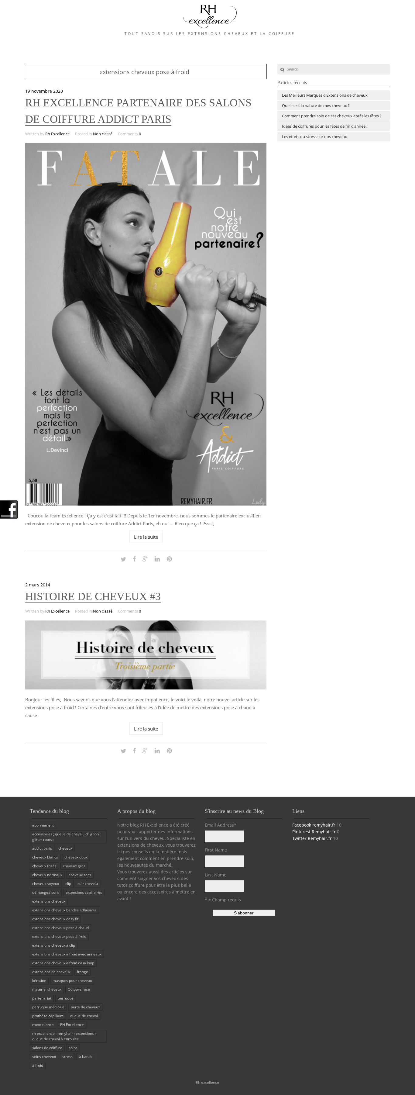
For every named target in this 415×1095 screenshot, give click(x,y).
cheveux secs (80, 874)
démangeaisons (45, 892)
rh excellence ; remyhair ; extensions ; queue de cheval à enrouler (64, 1036)
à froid (37, 1065)
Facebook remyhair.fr (313, 825)
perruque (66, 998)
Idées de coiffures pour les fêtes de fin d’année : (324, 126)
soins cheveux (44, 1056)
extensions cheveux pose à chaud (60, 927)
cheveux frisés (44, 866)
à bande (86, 1056)
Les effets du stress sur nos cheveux (314, 136)
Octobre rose (79, 989)
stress (67, 1056)
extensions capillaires (84, 892)
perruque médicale (48, 1007)
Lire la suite (146, 537)
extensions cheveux (48, 901)
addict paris (42, 848)
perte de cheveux (85, 1007)
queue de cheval (84, 1015)
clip (68, 883)
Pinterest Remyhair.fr (314, 831)
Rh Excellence (57, 133)
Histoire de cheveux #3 (93, 596)
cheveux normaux (47, 874)
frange (82, 971)
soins (73, 1047)
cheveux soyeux (45, 883)
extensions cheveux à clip (53, 945)
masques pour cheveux (72, 980)
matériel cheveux (46, 989)
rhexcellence (43, 1024)
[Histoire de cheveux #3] (145, 688)
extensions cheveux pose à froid (59, 936)
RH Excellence (72, 1024)
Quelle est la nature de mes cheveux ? (316, 105)
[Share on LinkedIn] (157, 559)
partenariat (41, 998)
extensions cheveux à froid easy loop (63, 962)
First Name (216, 850)
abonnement (43, 825)
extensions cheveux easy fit (55, 918)
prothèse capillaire (48, 1015)
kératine (39, 980)
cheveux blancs (45, 857)
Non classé (102, 133)
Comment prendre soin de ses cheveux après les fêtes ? (332, 116)
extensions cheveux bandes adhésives (64, 910)
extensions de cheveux (51, 971)
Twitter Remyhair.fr (312, 838)
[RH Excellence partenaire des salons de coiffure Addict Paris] (145, 504)
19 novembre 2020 (44, 91)
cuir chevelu (87, 883)
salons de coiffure (47, 1047)
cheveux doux (75, 857)
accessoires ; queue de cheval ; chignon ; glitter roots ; (66, 836)
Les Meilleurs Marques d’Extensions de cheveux (325, 95)
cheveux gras (74, 866)
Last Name (215, 875)
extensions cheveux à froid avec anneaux (66, 954)
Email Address (220, 825)
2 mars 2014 (37, 585)
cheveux (65, 848)
